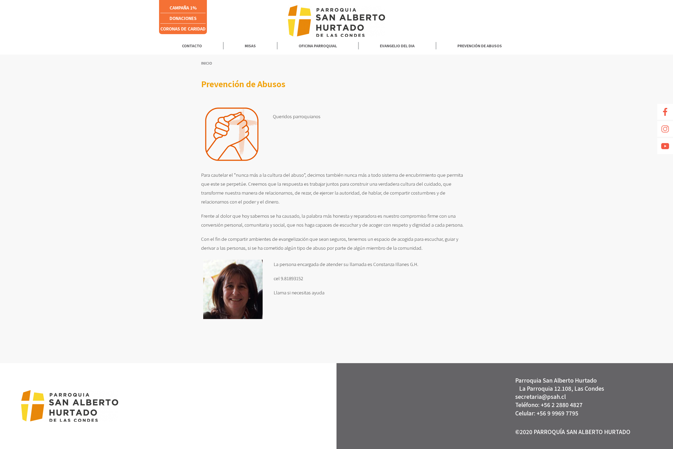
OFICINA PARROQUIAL (318, 46)
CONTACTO (192, 46)
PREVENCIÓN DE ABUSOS (479, 46)
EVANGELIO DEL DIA (397, 46)
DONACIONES (183, 18)
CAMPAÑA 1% (183, 7)
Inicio (206, 63)
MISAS (250, 46)
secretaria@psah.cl (540, 396)
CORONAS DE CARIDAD (183, 28)
